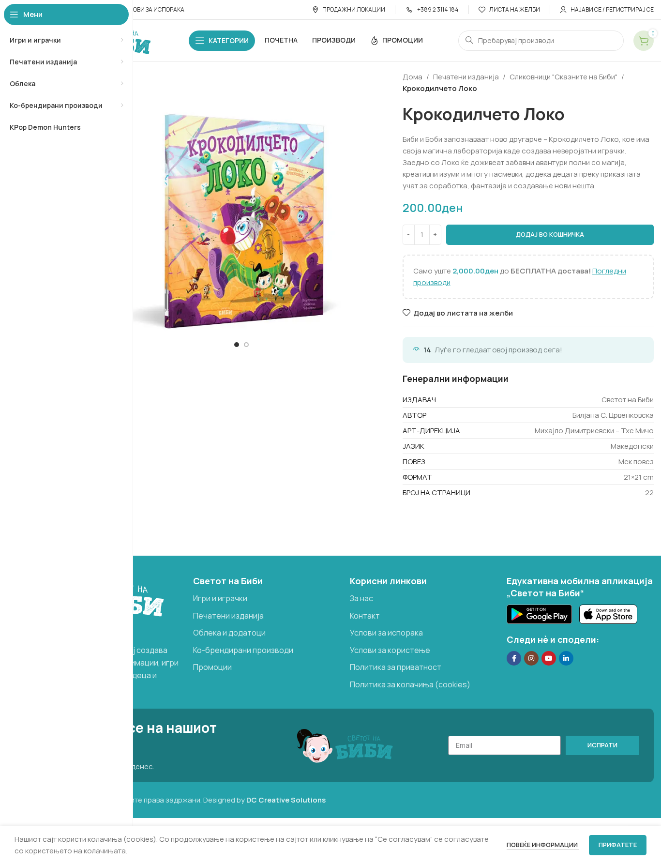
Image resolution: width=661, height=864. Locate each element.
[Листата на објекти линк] (266, 598)
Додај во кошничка (550, 234)
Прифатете (618, 844)
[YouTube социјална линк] (548, 658)
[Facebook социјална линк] (514, 658)
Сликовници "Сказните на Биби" (563, 77)
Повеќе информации (543, 844)
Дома (412, 77)
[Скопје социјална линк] (566, 658)
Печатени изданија (466, 77)
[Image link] (539, 613)
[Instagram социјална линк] (531, 658)
